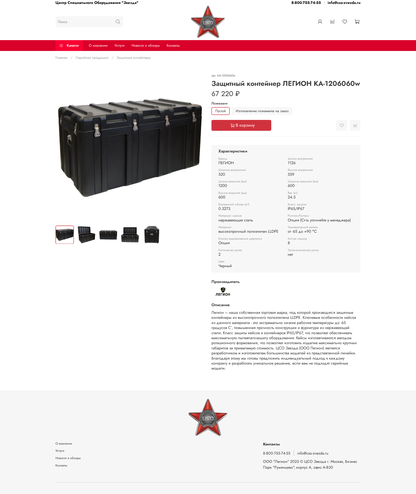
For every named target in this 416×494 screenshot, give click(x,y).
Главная (61, 57)
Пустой (220, 110)
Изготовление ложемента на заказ (262, 110)
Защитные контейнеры (134, 57)
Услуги (120, 45)
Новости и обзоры (146, 45)
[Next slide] (197, 147)
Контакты (173, 45)
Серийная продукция (92, 57)
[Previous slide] (62, 147)
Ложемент (219, 103)
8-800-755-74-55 (306, 2)
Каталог (73, 45)
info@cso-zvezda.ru (344, 2)
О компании (98, 45)
